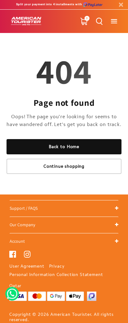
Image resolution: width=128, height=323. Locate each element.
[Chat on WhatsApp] (12, 291)
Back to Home (64, 146)
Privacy (57, 266)
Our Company (22, 224)
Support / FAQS (24, 208)
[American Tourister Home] (26, 21)
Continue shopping (64, 166)
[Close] (121, 5)
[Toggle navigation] (114, 21)
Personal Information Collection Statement (56, 274)
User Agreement (26, 266)
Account (17, 241)
